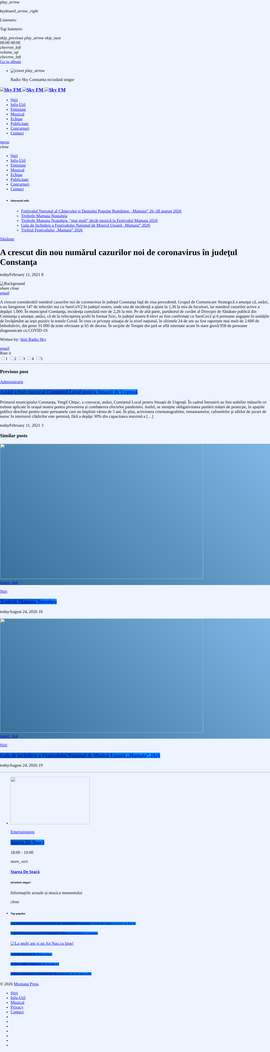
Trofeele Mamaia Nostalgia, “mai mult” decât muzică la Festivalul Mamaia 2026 (89, 220)
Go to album (10, 62)
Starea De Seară (27, 842)
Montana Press (26, 984)
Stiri (3, 591)
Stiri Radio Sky (33, 339)
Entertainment (23, 832)
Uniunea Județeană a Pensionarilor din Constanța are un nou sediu (51, 973)
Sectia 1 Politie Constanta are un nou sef (35, 964)
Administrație (11, 382)
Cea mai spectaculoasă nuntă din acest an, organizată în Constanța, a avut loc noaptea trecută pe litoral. (73, 923)
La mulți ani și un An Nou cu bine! (31, 954)
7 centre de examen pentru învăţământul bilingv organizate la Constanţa (54, 933)
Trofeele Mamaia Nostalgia (44, 216)
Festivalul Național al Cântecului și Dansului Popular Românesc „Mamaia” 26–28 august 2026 (101, 211)
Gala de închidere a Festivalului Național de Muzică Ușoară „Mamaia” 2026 (85, 225)
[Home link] (33, 90)
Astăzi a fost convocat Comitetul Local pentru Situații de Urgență (69, 392)
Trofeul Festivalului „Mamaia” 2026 (52, 230)
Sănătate (7, 239)
